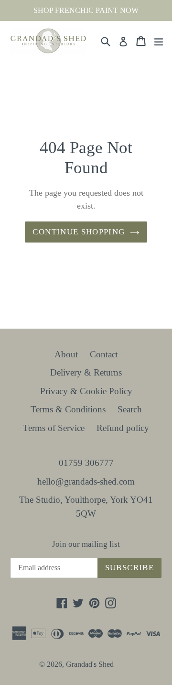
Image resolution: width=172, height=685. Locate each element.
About (66, 354)
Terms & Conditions (68, 409)
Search (130, 409)
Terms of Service (54, 428)
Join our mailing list (86, 544)
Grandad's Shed (90, 664)
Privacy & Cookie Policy (86, 391)
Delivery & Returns (86, 372)
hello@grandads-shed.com (86, 481)
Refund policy (123, 428)
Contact (104, 354)
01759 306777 (86, 463)
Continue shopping (78, 231)
